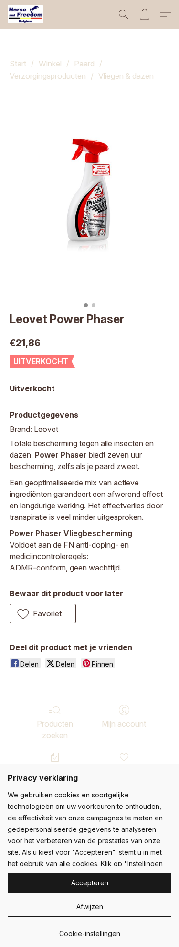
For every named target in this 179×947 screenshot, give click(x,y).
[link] (89, 930)
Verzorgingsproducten (48, 76)
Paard (84, 63)
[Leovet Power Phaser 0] (89, 194)
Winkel (50, 63)
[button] (26, 14)
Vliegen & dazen (126, 76)
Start (18, 63)
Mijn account (124, 724)
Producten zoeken (55, 729)
